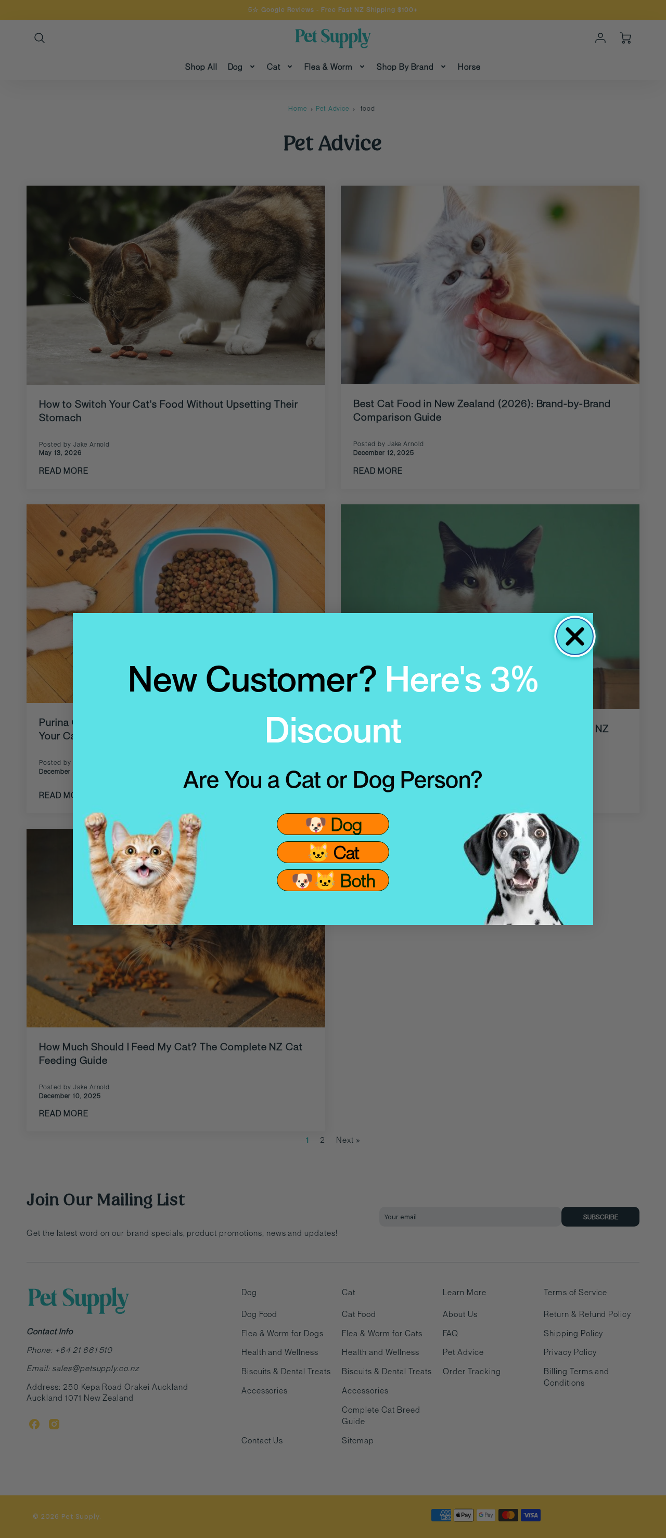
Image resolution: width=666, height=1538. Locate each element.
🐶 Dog (333, 824)
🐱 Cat (333, 852)
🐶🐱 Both (333, 880)
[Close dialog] (575, 636)
